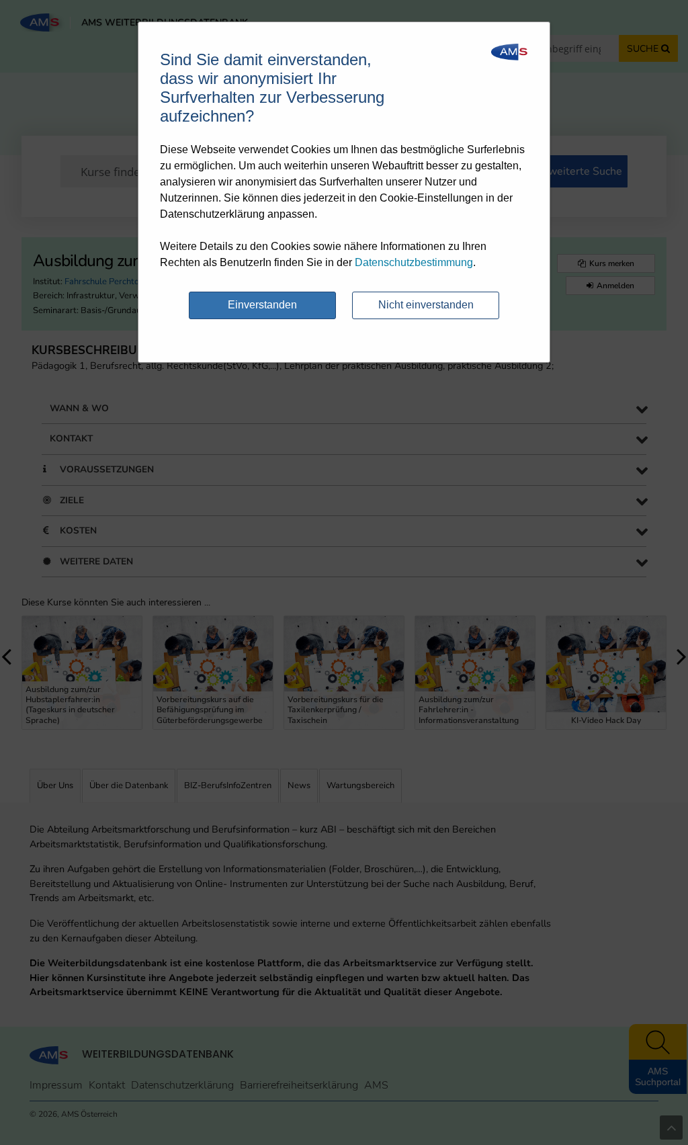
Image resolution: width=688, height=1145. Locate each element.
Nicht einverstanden (426, 304)
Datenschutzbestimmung (414, 262)
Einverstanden (262, 304)
